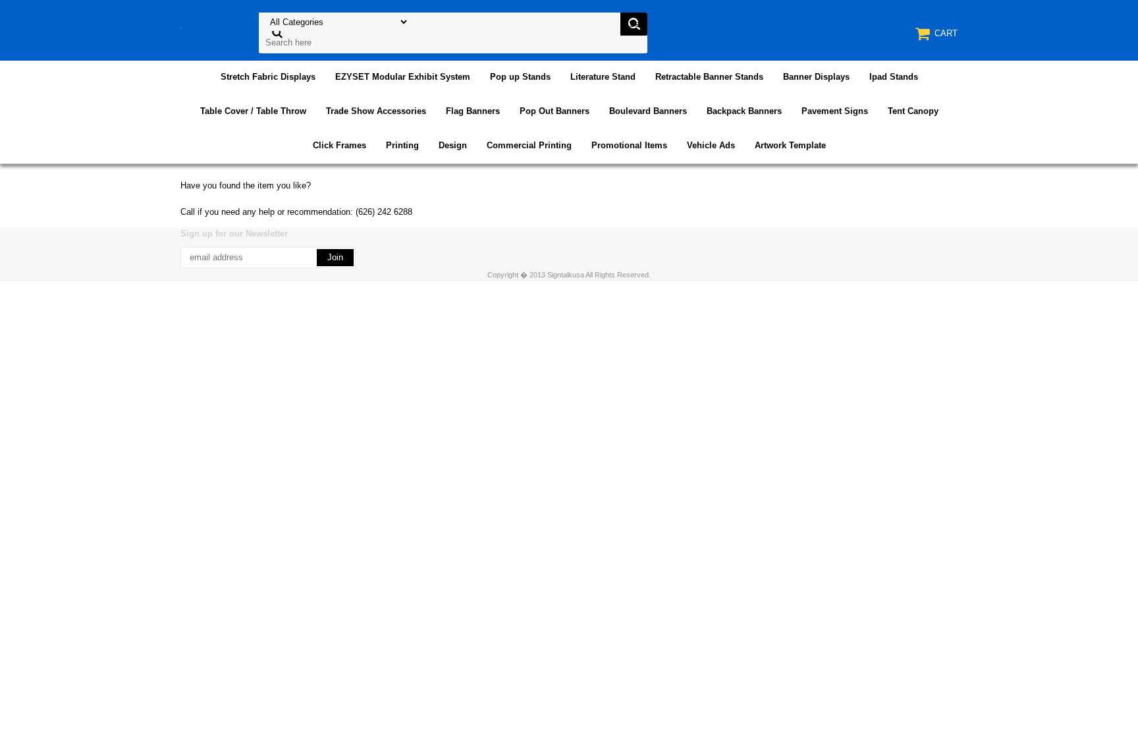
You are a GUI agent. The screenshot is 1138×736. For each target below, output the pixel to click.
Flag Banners (473, 111)
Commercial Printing (529, 145)
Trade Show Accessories (376, 111)
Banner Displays (816, 77)
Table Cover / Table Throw (253, 111)
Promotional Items (629, 145)
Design (453, 145)
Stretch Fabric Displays (268, 77)
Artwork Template (790, 145)
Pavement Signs (834, 111)
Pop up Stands (520, 77)
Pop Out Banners (554, 111)
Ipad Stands (893, 77)
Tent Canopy (913, 111)
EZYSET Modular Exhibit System (402, 77)
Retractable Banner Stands (709, 77)
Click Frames (339, 145)
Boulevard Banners (648, 111)
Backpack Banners (744, 111)
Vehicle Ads (711, 145)
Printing (402, 145)
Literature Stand (603, 77)
